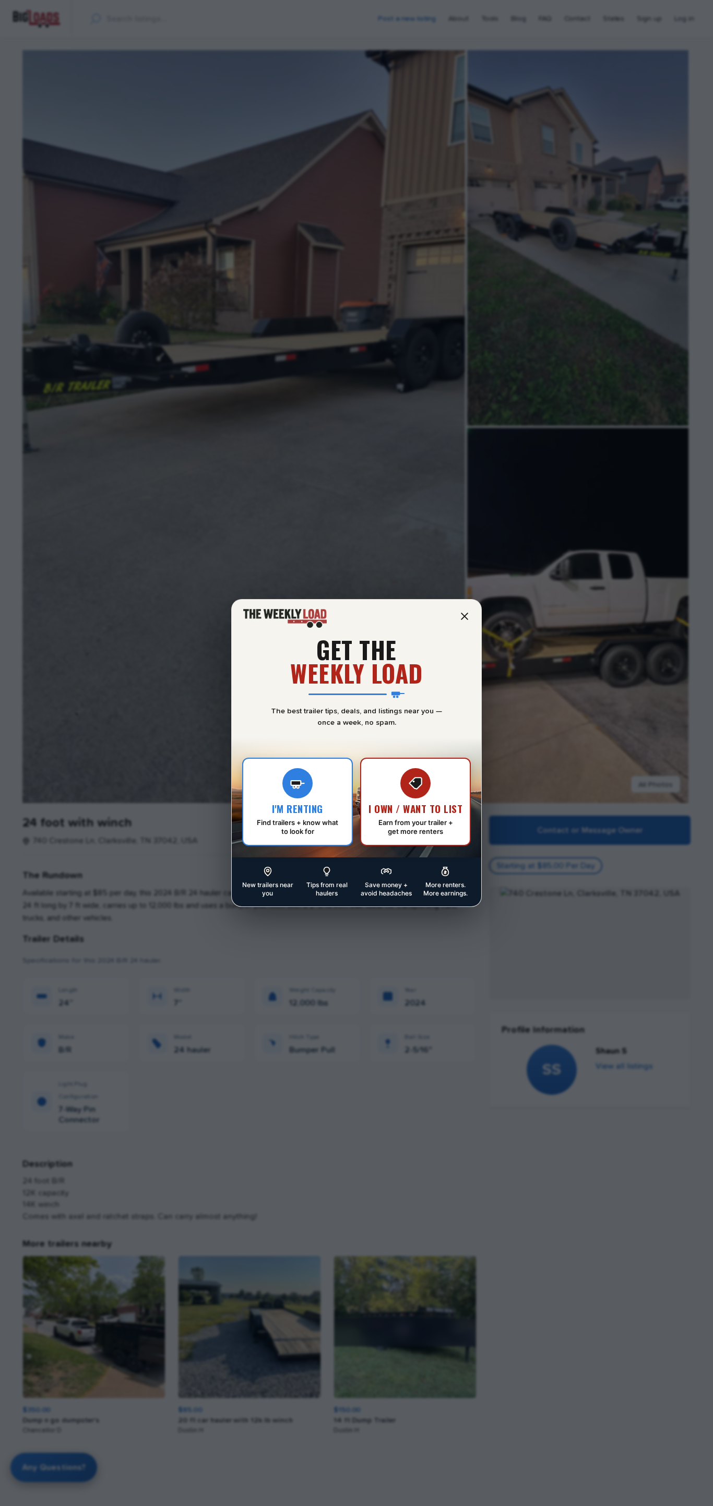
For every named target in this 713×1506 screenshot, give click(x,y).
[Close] (464, 616)
